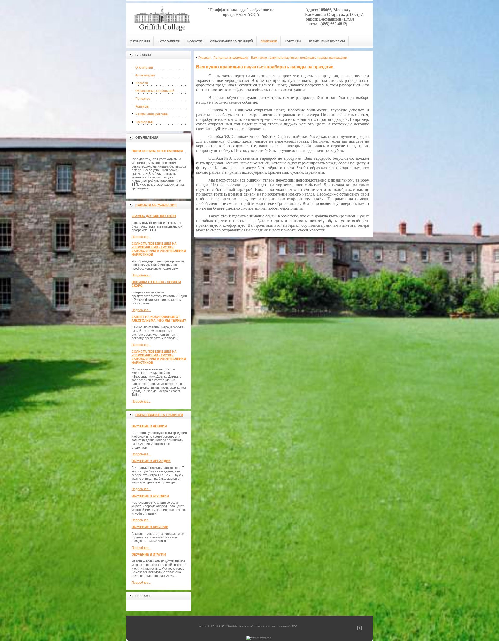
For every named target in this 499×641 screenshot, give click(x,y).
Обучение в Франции (150, 496)
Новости (141, 83)
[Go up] (359, 629)
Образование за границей (154, 91)
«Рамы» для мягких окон (154, 216)
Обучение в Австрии (150, 527)
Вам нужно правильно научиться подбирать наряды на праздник (264, 67)
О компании (144, 67)
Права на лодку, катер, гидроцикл (157, 151)
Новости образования (156, 205)
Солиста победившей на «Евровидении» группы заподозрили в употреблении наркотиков (159, 249)
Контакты (142, 106)
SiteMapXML (144, 122)
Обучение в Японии (149, 426)
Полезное (142, 99)
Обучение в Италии (149, 554)
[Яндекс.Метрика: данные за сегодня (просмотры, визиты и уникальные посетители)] (258, 638)
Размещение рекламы (151, 114)
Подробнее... (141, 237)
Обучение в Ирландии (151, 461)
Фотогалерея (145, 75)
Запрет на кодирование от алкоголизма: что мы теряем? (159, 318)
